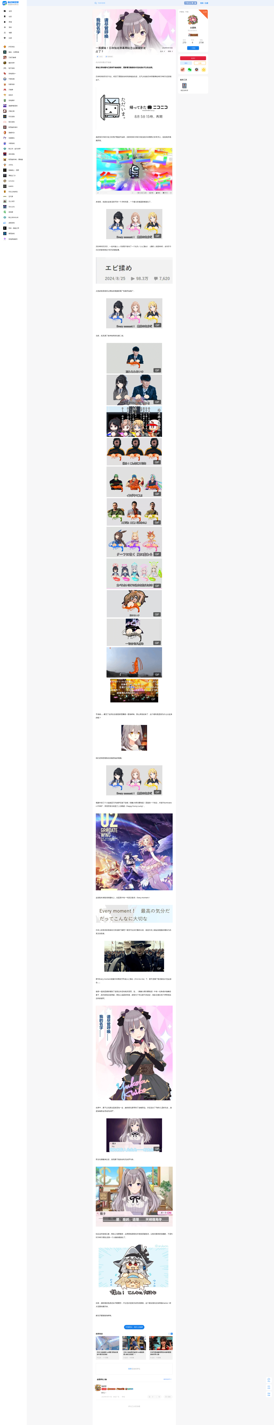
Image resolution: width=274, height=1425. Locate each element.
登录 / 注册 (204, 3)
